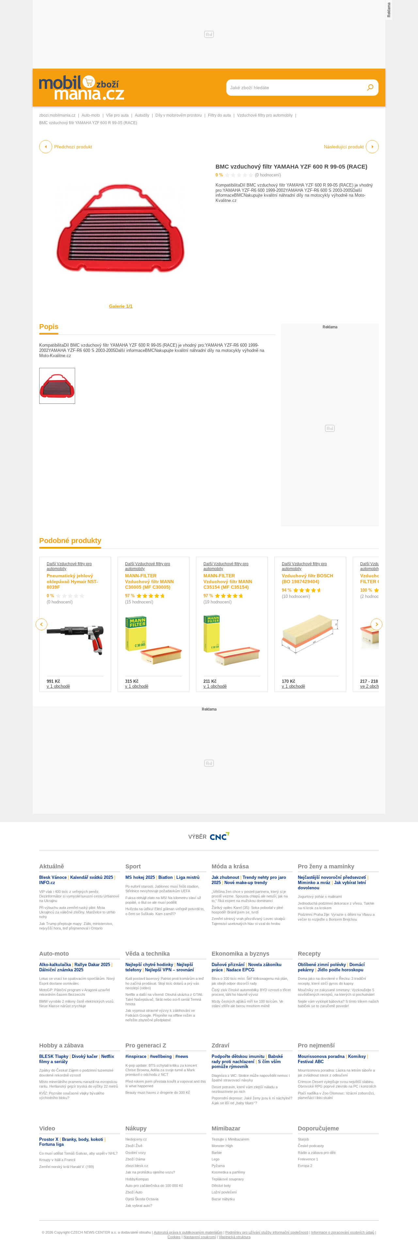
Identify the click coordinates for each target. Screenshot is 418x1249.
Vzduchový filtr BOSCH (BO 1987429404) (307, 578)
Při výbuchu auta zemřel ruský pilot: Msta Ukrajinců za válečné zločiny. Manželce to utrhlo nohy (77, 912)
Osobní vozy (135, 1153)
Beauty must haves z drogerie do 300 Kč (157, 1092)
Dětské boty (221, 1186)
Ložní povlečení (224, 1192)
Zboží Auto (133, 1192)
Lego (215, 1159)
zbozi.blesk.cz (136, 1166)
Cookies (174, 1237)
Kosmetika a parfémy (228, 1172)
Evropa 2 (305, 1166)
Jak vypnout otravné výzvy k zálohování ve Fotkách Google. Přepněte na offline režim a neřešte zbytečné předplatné (160, 1015)
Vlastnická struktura (234, 1237)
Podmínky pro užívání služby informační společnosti (266, 1232)
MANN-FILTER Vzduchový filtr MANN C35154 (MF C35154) (227, 581)
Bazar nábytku (223, 1199)
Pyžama (218, 1166)
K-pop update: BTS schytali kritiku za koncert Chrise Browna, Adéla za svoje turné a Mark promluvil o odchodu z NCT (161, 1070)
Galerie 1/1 (121, 306)
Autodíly (142, 115)
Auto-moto (91, 115)
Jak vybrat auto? (138, 1206)
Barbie (217, 1153)
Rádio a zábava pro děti (316, 1153)
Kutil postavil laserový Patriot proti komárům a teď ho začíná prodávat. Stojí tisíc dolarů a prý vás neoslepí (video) (164, 983)
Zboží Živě (133, 1146)
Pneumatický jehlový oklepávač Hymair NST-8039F (72, 581)
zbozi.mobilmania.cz (57, 115)
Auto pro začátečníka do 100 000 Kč (154, 1186)
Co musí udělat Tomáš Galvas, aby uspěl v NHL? (78, 1153)
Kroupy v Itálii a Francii (57, 1160)
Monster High (222, 1146)
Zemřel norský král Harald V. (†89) (66, 1167)
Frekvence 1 (308, 1159)
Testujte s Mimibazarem (230, 1139)
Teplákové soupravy (228, 1179)
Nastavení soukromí (200, 1237)
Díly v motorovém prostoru (178, 115)
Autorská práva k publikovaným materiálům (188, 1232)
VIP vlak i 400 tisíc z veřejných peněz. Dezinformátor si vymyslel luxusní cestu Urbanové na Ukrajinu (79, 896)
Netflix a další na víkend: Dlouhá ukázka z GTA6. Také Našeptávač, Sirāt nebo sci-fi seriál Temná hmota (164, 999)
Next (376, 624)
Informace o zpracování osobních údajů (342, 1232)
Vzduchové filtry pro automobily (265, 115)
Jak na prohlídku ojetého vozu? (150, 1172)
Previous (41, 624)
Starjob (303, 1139)
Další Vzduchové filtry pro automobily (69, 566)
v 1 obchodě (58, 686)
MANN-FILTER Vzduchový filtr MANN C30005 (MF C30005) (149, 581)
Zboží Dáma (135, 1159)
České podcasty (311, 1146)
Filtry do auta (219, 115)
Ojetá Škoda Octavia (141, 1199)
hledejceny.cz (136, 1139)
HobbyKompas (137, 1179)
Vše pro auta (117, 115)
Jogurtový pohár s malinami (320, 896)
